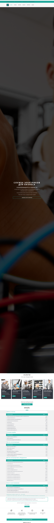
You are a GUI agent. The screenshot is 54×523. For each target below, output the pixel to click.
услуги (11, 4)
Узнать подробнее (27, 404)
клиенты (19, 4)
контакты (28, 4)
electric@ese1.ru (19, 1)
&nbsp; (33, 1)
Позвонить (27, 506)
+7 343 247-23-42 (11, 1)
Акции (33, 4)
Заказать (24, 397)
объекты (23, 4)
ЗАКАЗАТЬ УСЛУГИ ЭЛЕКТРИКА (27, 197)
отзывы (15, 4)
